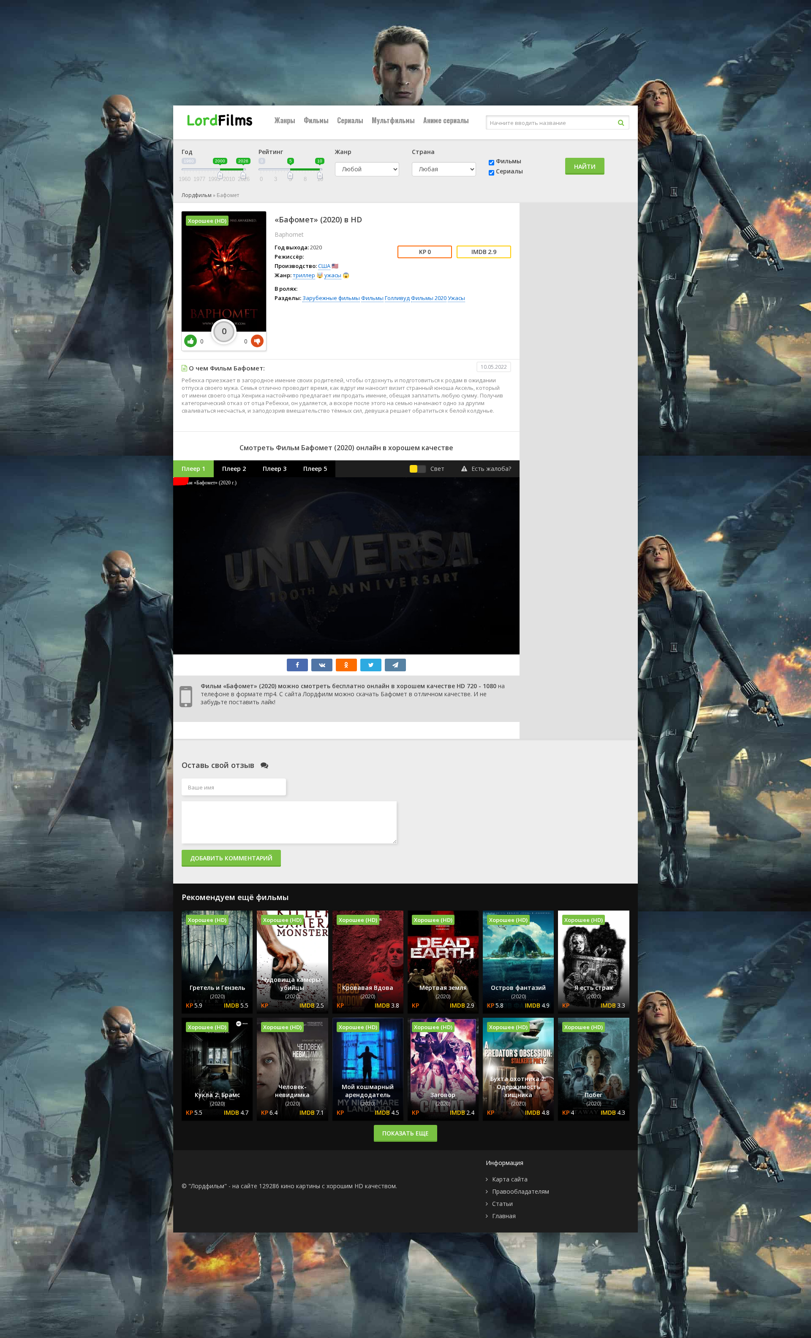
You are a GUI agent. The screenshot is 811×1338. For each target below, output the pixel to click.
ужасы (332, 275)
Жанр (343, 152)
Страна (423, 152)
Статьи (502, 1204)
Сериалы (350, 120)
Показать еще (405, 1133)
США (324, 266)
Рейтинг (271, 152)
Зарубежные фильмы (331, 298)
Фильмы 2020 (428, 298)
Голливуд (397, 298)
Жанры (285, 120)
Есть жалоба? (491, 469)
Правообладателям (520, 1191)
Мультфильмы (393, 120)
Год (187, 152)
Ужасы (456, 298)
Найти (585, 166)
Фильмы (316, 120)
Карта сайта (510, 1179)
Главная (504, 1216)
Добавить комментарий (231, 858)
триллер (304, 275)
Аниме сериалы (446, 120)
